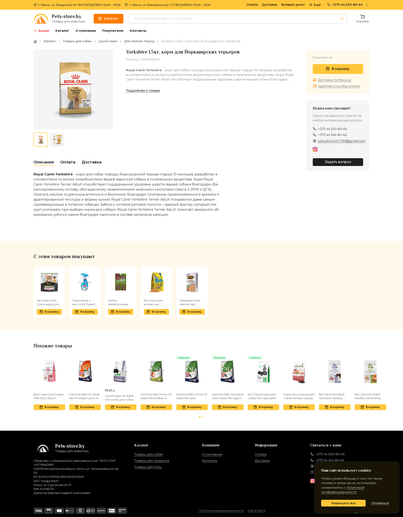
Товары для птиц (147, 467)
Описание (44, 162)
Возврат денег (293, 5)
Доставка (269, 5)
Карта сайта (256, 510)
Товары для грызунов (151, 461)
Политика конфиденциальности (221, 510)
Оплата (252, 5)
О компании (212, 454)
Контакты (209, 461)
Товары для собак (148, 454)
